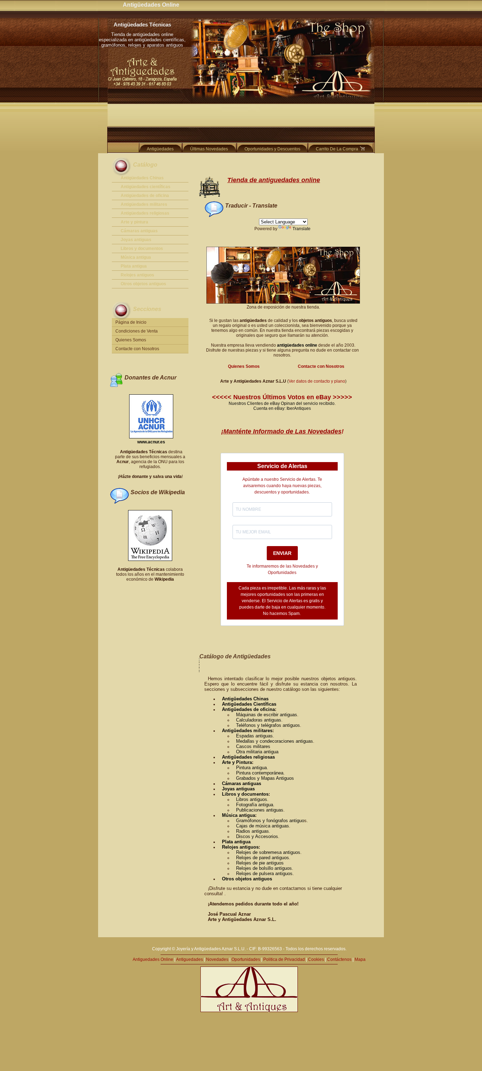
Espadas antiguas (254, 735)
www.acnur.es (151, 441)
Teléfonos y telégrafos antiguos (268, 725)
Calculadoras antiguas (258, 720)
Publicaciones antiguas (259, 810)
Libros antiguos (251, 799)
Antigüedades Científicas (249, 704)
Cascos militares (253, 746)
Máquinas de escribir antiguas (266, 714)
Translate (302, 228)
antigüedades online (297, 345)
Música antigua (238, 815)
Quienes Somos (130, 339)
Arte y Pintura (237, 762)
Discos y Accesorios (257, 836)
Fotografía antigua (254, 804)
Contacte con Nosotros (137, 348)
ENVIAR (282, 553)
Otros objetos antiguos (247, 878)
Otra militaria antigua (257, 751)
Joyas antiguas (238, 788)
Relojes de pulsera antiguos (264, 873)
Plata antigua (236, 841)
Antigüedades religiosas (248, 757)
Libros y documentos (245, 794)
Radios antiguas (252, 831)
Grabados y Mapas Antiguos (265, 778)
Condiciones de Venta (136, 331)
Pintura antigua (251, 767)
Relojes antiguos (240, 847)
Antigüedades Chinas (245, 698)
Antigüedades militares (247, 730)
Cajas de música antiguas (262, 825)
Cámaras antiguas (241, 783)
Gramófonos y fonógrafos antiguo (270, 820)
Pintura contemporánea (259, 773)
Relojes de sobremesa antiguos (268, 852)
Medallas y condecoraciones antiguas (274, 741)
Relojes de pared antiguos (262, 857)
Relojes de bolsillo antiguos (264, 868)
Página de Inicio (130, 322)
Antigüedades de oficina (248, 709)
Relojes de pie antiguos (260, 863)
